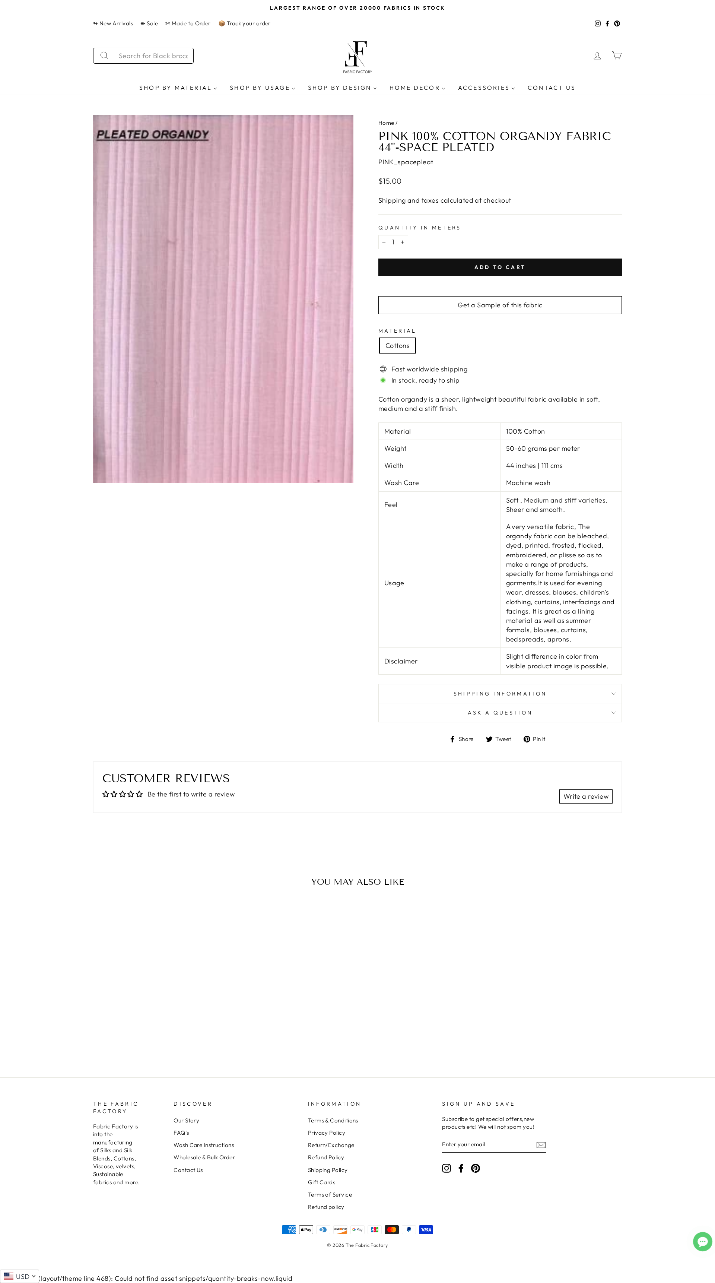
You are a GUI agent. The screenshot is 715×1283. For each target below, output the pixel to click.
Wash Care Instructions (204, 1145)
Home (386, 122)
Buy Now (156, 1032)
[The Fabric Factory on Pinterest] (475, 1168)
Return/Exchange (331, 1145)
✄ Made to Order (188, 23)
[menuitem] (178, 87)
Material (397, 330)
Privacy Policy (326, 1132)
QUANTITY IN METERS (419, 227)
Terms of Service (330, 1194)
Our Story (186, 1120)
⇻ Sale (149, 23)
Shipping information (500, 693)
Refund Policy (326, 1157)
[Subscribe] (541, 1145)
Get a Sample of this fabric (500, 305)
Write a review (585, 796)
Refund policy (326, 1206)
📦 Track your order (244, 23)
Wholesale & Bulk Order (204, 1157)
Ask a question (500, 712)
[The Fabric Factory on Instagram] (446, 1168)
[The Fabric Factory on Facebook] (461, 1168)
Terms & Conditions (333, 1120)
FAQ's (181, 1132)
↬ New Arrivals (113, 23)
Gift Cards (322, 1182)
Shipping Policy (328, 1169)
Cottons (397, 345)
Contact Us (188, 1169)
